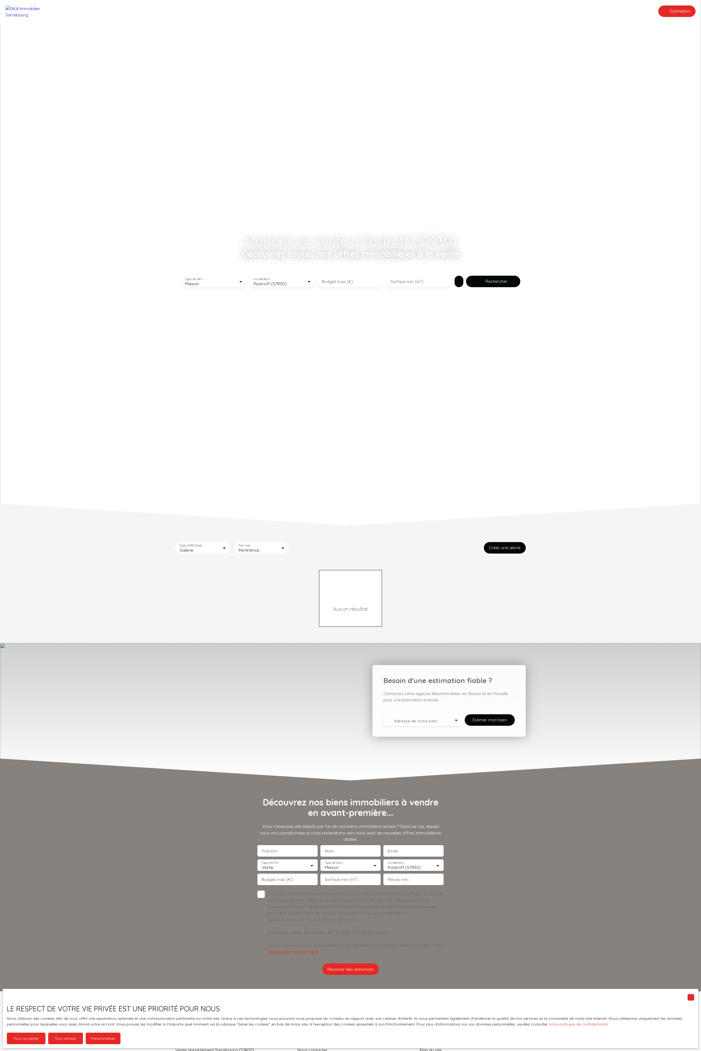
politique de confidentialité (293, 952)
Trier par (244, 545)
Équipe (350, 11)
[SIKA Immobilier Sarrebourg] (33, 11)
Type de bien (193, 279)
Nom (329, 851)
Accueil (286, 11)
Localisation (261, 279)
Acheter (309, 11)
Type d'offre (270, 863)
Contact (405, 11)
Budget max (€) (337, 281)
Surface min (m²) (406, 281)
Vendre (331, 11)
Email (393, 851)
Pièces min (398, 879)
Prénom (269, 851)
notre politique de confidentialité (578, 1024)
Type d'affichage (190, 545)
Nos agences (376, 11)
